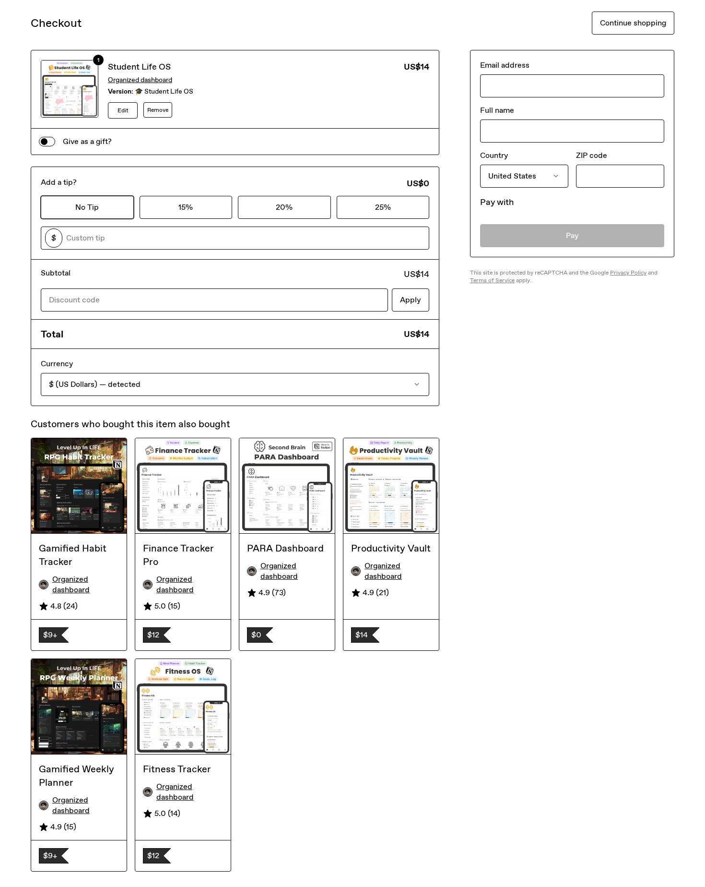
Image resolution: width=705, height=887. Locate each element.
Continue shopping (633, 22)
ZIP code (591, 155)
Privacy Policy (628, 272)
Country (494, 155)
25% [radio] (383, 207)
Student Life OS (139, 66)
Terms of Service (492, 280)
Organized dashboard (140, 80)
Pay (572, 235)
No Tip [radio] (87, 207)
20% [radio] (284, 207)
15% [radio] (185, 207)
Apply (410, 299)
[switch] (47, 141)
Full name (497, 110)
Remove (157, 110)
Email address (504, 65)
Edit (123, 110)
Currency (57, 363)
